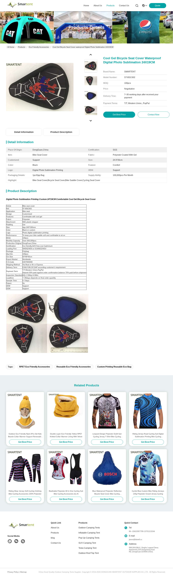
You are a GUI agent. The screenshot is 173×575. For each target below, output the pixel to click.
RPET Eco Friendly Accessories (34, 367)
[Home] (21, 528)
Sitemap (23, 572)
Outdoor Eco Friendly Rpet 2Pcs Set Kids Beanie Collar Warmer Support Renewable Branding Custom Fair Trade (25, 435)
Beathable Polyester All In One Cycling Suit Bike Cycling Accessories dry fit (66, 492)
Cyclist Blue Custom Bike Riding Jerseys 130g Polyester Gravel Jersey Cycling (148, 492)
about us (98, 5)
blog (53, 538)
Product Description (61, 132)
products (110, 5)
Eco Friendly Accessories (39, 47)
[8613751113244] (9, 541)
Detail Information (24, 132)
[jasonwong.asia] (23, 541)
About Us (55, 528)
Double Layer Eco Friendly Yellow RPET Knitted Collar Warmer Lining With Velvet (66, 435)
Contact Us (56, 543)
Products (21, 47)
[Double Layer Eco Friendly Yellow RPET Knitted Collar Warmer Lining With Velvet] (66, 412)
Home (86, 5)
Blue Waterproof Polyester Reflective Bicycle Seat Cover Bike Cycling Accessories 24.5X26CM (107, 492)
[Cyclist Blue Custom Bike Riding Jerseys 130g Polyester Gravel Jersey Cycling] (148, 469)
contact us (124, 5)
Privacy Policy (12, 572)
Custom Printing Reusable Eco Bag (114, 367)
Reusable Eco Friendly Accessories (73, 367)
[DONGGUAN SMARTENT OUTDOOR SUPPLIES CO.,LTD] (20, 5)
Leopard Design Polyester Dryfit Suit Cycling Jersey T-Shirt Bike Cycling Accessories (106, 435)
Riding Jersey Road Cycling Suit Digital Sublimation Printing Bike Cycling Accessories (148, 435)
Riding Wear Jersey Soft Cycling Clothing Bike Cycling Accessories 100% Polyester (25, 492)
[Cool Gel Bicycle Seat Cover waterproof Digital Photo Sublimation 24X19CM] (39, 87)
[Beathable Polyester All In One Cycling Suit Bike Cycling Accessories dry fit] (66, 469)
